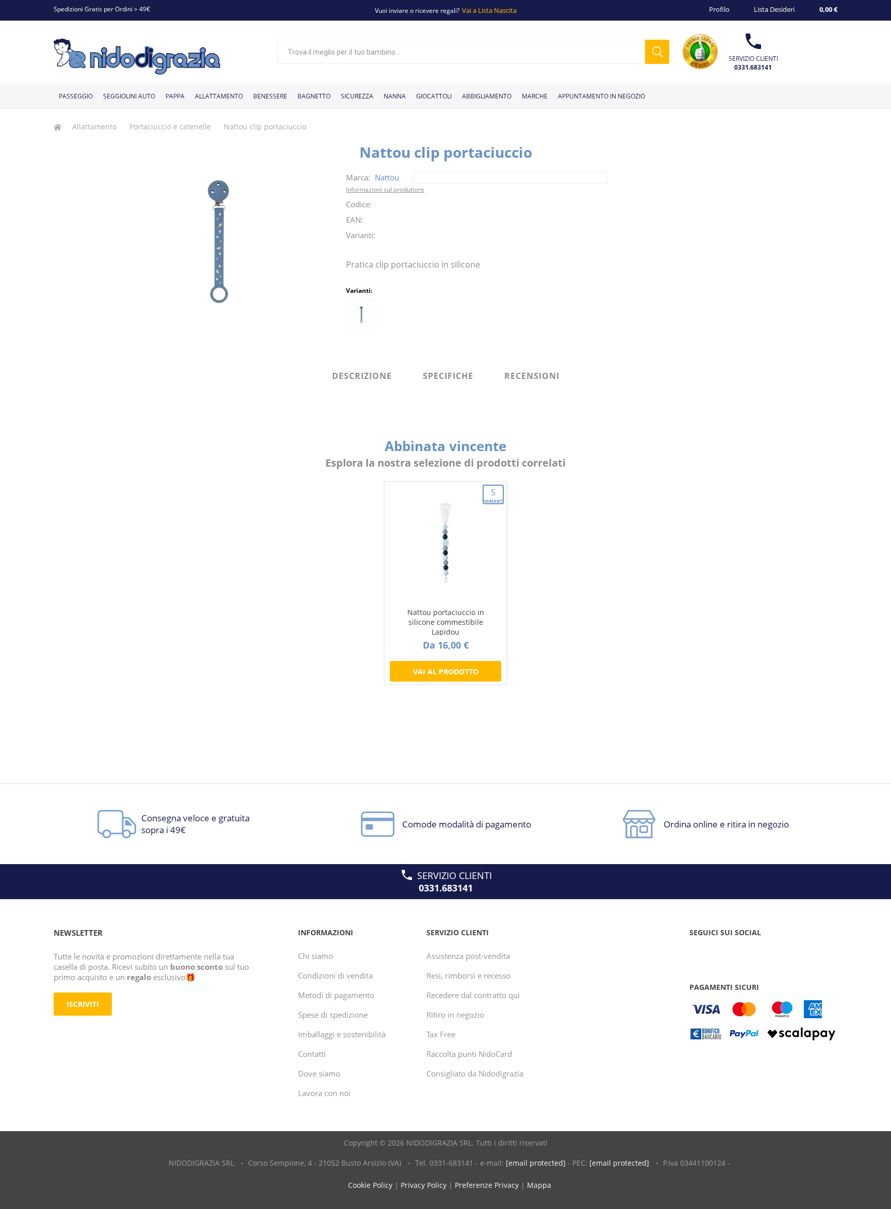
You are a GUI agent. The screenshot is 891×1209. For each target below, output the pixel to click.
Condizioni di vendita (335, 975)
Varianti (494, 495)
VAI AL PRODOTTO (445, 671)
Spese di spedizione (333, 1014)
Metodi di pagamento (336, 995)
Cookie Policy (370, 1185)
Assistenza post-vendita (468, 956)
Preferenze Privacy (487, 1185)
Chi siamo (315, 956)
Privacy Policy (424, 1185)
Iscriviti (83, 1004)
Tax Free (440, 1034)
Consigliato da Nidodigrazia (474, 1073)
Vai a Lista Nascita (489, 10)
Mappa (539, 1185)
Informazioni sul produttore (385, 189)
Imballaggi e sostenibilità (342, 1034)
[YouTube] (719, 953)
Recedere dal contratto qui (473, 995)
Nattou (387, 177)
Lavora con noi (324, 1093)
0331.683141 (753, 67)
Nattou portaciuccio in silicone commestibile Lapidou (445, 622)
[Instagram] (738, 953)
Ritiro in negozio (455, 1014)
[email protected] (536, 1163)
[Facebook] (699, 953)
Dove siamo (319, 1073)
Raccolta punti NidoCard (469, 1054)
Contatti (312, 1054)
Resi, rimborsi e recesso (468, 975)
